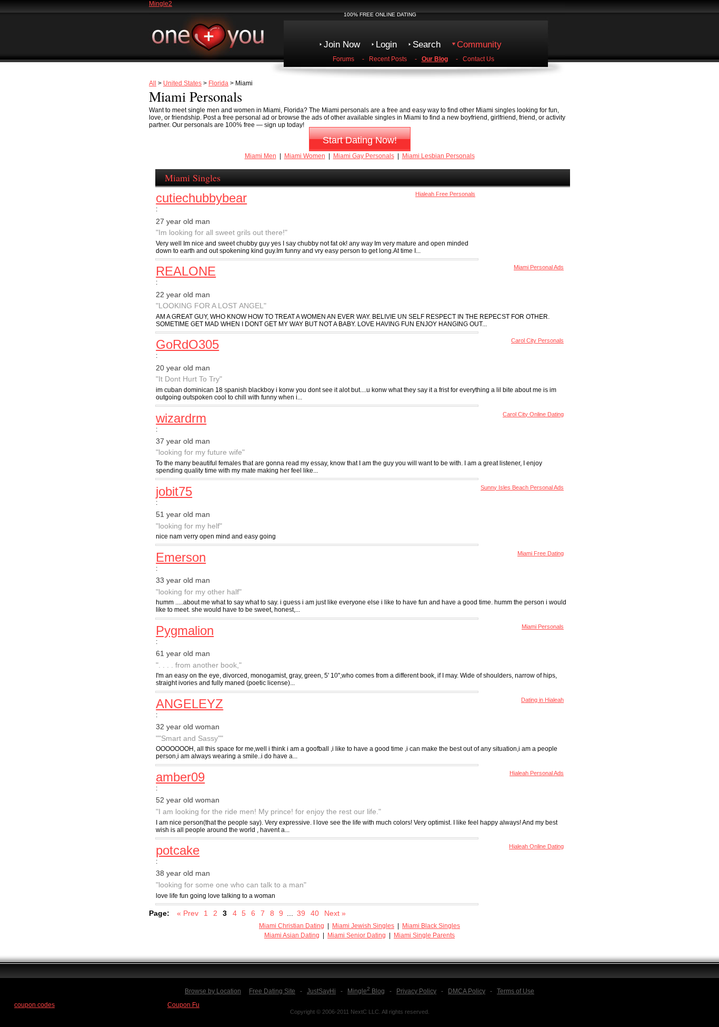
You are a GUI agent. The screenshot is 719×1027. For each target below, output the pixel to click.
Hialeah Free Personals (445, 194)
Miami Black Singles (431, 926)
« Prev (187, 913)
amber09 (180, 777)
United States (182, 83)
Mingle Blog (366, 991)
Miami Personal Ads (539, 267)
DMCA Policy (466, 991)
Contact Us (478, 59)
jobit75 (174, 491)
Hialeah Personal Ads (537, 773)
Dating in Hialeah (542, 700)
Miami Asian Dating (291, 935)
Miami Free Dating (540, 553)
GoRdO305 (187, 344)
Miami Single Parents (424, 935)
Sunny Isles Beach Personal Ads (522, 487)
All (152, 83)
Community (479, 45)
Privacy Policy (416, 991)
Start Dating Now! (360, 140)
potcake (177, 850)
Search (427, 45)
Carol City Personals (537, 340)
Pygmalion (185, 630)
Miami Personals (543, 626)
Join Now (342, 45)
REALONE (186, 271)
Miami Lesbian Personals (438, 156)
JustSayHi (321, 991)
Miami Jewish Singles (363, 926)
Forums (343, 59)
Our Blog (435, 59)
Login (386, 45)
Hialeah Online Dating (536, 846)
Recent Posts (388, 59)
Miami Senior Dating (356, 935)
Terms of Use (515, 991)
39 (301, 913)
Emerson (181, 557)
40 (315, 913)
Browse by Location (213, 991)
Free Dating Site (272, 991)
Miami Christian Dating (291, 926)
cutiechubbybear (201, 198)
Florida (218, 83)
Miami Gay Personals (363, 156)
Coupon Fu (183, 1005)
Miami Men (260, 156)
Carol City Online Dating (533, 414)
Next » (335, 913)
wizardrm (181, 418)
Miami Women (304, 156)
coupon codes (34, 1005)
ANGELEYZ (189, 704)
